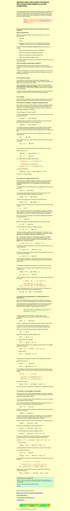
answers (19, 485)
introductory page (46, 480)
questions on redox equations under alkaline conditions (28, 484)
